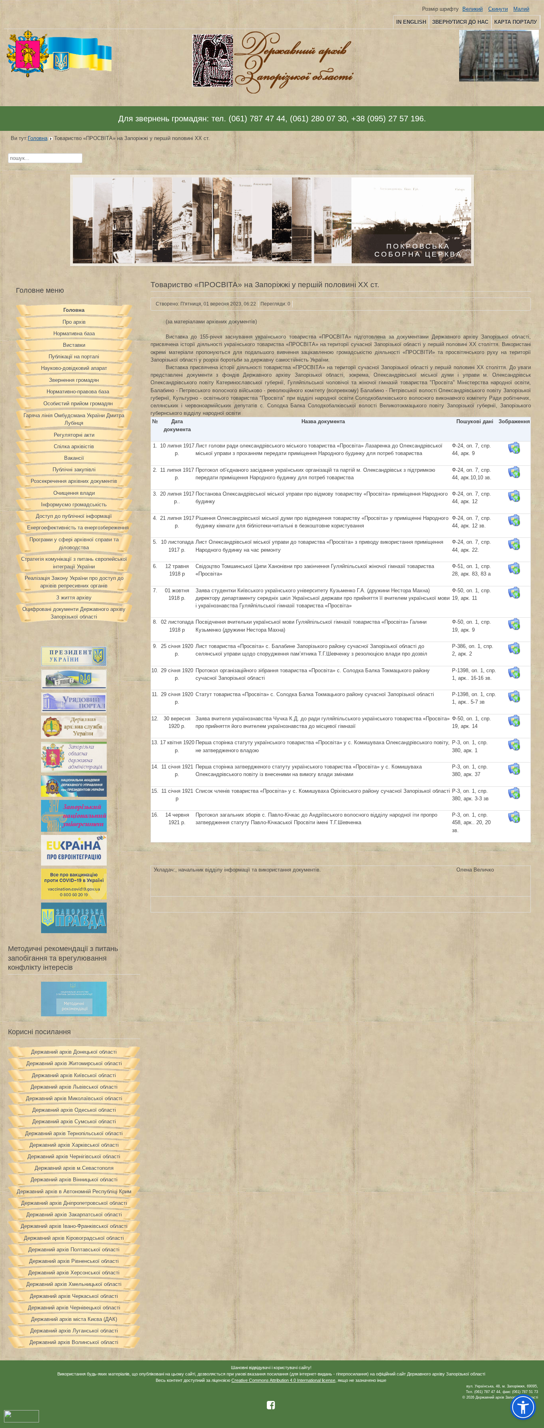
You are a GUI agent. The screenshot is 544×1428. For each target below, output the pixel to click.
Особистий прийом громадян (78, 404)
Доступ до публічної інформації (74, 516)
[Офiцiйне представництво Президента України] (74, 664)
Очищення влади (74, 493)
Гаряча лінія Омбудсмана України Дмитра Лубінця (73, 419)
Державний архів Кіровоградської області (74, 1238)
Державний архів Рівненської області (74, 1261)
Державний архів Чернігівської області (73, 1157)
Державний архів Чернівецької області (74, 1308)
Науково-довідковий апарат (74, 368)
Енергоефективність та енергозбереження (78, 528)
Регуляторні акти (74, 435)
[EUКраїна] (74, 864)
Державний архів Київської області (74, 1075)
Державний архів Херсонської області (73, 1273)
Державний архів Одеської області (74, 1110)
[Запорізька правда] (74, 931)
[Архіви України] (74, 737)
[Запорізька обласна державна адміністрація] (74, 771)
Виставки (74, 345)
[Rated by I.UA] (21, 1421)
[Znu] (74, 830)
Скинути (498, 9)
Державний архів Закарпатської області (74, 1215)
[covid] (74, 898)
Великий (472, 9)
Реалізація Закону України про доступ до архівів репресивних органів (74, 582)
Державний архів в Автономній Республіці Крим (74, 1192)
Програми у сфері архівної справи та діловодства (74, 543)
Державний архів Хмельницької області (73, 1284)
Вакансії (74, 458)
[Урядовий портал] (74, 711)
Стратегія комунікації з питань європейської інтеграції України (74, 563)
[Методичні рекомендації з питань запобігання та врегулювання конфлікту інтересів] (74, 1014)
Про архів (74, 322)
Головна (37, 138)
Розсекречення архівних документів (74, 481)
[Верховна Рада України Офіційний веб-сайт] (74, 688)
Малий (521, 9)
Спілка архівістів (74, 446)
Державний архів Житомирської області (74, 1063)
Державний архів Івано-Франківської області (74, 1226)
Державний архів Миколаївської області (74, 1098)
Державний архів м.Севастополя (74, 1168)
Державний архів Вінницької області (74, 1180)
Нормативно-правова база (78, 392)
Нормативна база (74, 334)
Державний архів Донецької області (74, 1052)
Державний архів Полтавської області (73, 1250)
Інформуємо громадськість (74, 505)
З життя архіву (74, 598)
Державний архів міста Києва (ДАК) (74, 1319)
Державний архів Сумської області (74, 1122)
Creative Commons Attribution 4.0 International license (283, 1380)
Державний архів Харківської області (74, 1145)
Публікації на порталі (74, 357)
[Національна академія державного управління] (74, 795)
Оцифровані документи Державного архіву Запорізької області (73, 613)
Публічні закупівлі (74, 470)
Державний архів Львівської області (74, 1087)
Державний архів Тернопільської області (74, 1133)
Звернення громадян (74, 380)
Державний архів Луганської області (74, 1331)
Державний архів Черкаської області (74, 1296)
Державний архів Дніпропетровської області (74, 1203)
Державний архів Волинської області (73, 1342)
